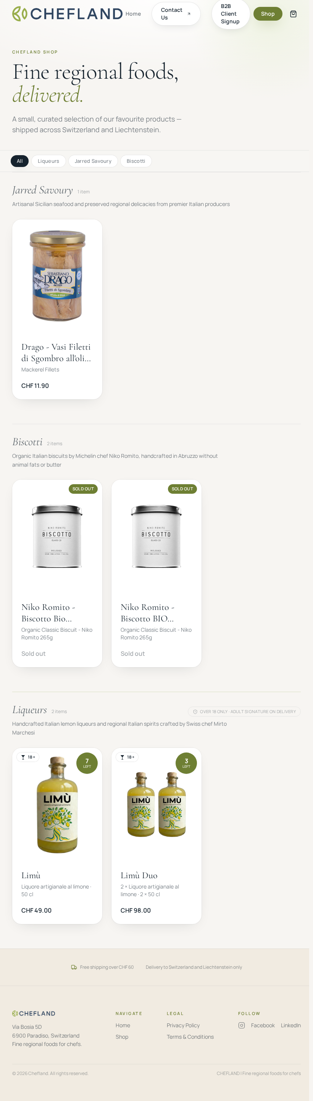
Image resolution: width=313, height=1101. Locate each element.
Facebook (263, 1025)
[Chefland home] (67, 13)
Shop (268, 13)
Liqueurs (49, 160)
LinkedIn (291, 1025)
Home (133, 13)
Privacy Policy (183, 1025)
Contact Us (171, 13)
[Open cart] (293, 13)
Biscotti (136, 160)
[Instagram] (241, 1025)
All (20, 160)
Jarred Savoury (93, 160)
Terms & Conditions (190, 1036)
